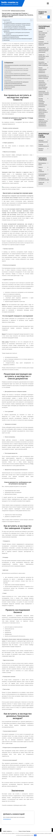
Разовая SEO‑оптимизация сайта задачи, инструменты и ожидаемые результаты (43, 35)
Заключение (7, 40)
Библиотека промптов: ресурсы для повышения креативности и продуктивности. (43, 122)
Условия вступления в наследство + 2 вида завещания (17, 25)
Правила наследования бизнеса (11, 37)
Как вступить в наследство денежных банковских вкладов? (18, 38)
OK (35, 835)
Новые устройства (41, 170)
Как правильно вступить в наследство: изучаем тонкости (16, 23)
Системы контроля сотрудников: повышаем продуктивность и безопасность (43, 102)
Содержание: (9, 22)
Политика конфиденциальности (44, 145)
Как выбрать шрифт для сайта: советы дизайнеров (43, 63)
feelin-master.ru (9, 2)
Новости (41, 167)
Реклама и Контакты (41, 149)
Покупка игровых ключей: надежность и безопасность (42, 70)
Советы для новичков (41, 183)
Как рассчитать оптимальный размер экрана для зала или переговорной (44, 50)
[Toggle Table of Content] (30, 20)
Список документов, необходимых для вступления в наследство (18, 33)
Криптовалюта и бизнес (19, 10)
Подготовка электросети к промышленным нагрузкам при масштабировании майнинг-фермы (43, 84)
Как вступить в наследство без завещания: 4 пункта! (16, 35)
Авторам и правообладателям (43, 141)
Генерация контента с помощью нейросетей (43, 43)
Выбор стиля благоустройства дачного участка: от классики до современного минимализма (43, 113)
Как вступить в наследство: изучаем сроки (15, 26)
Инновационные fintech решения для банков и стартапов (44, 76)
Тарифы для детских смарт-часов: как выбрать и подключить (44, 57)
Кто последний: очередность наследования (16, 28)
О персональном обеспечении (43, 174)
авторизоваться (7, 819)
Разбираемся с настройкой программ (44, 179)
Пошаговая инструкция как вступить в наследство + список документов (18, 30)
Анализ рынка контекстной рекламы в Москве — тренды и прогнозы (44, 93)
